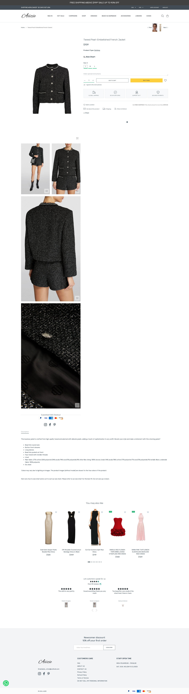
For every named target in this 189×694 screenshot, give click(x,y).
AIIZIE (45, 691)
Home (23, 27)
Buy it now (146, 80)
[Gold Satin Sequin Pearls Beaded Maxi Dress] (48, 527)
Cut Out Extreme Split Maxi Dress (94, 551)
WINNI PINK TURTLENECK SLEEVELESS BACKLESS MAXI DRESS (140, 552)
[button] (144, 534)
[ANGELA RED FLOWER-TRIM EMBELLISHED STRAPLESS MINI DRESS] (117, 527)
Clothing (97, 50)
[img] (94, 581)
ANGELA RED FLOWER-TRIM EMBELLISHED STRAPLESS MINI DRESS (117, 552)
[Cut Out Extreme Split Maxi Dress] (94, 527)
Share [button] (87, 113)
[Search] (162, 16)
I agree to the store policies (94, 84)
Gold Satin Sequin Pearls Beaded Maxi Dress (48, 551)
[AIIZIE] (28, 16)
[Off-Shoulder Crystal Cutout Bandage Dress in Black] (71, 527)
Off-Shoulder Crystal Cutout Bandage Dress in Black (71, 551)
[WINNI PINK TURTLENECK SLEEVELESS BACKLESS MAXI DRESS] (140, 527)
